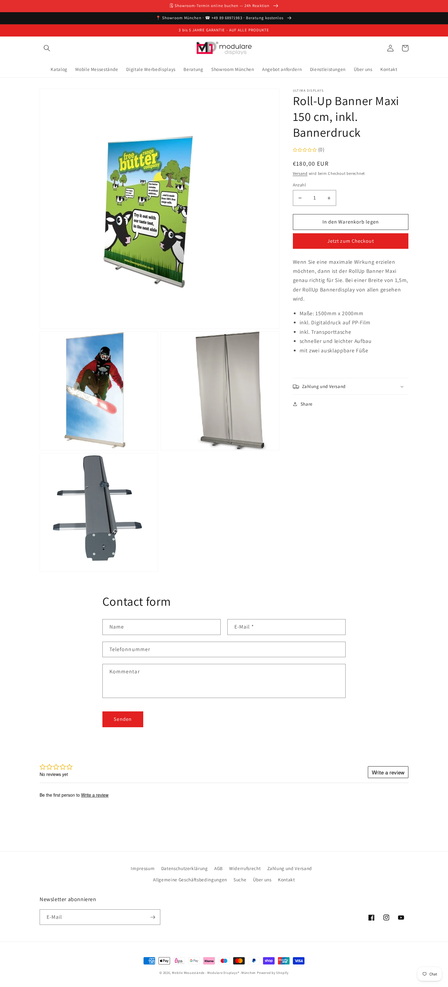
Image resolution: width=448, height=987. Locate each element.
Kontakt (286, 879)
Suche (239, 879)
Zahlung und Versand (289, 868)
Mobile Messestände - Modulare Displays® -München (214, 973)
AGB (218, 868)
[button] (47, 48)
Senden (123, 719)
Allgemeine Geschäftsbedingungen (190, 879)
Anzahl (299, 185)
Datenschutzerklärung (184, 868)
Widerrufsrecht (245, 868)
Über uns (262, 879)
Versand (300, 173)
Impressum (143, 868)
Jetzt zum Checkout (350, 241)
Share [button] (306, 404)
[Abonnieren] (152, 917)
